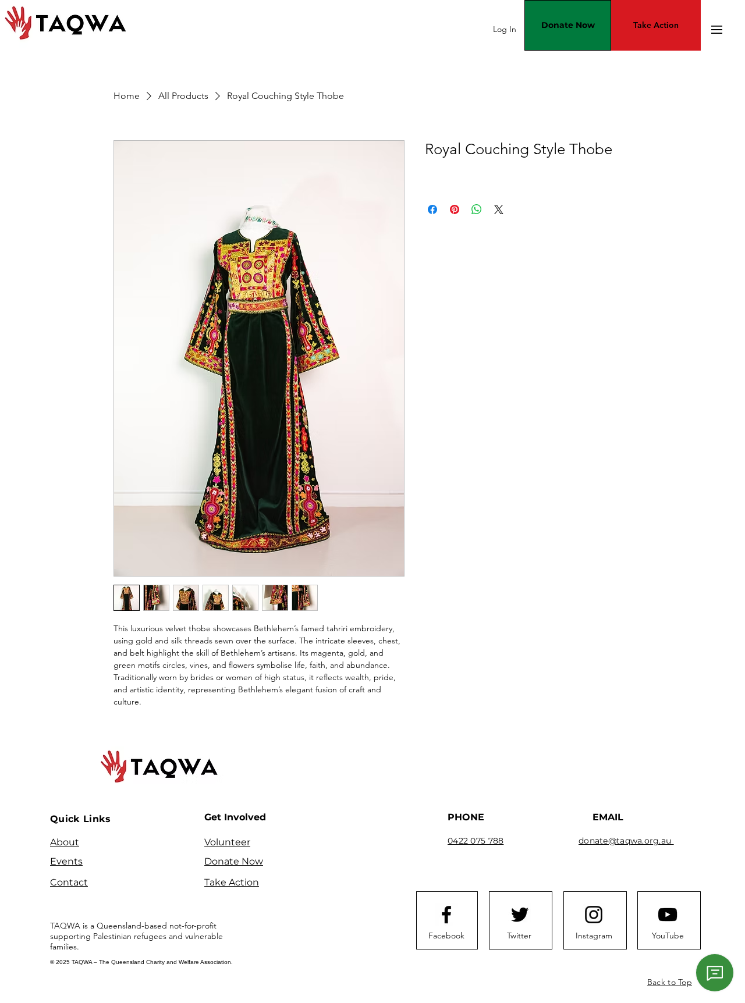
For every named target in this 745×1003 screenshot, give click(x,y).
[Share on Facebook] (432, 209)
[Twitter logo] (519, 914)
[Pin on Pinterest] (455, 209)
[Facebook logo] (446, 914)
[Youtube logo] (667, 914)
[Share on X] (499, 209)
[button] (716, 30)
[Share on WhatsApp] (477, 209)
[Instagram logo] (593, 914)
